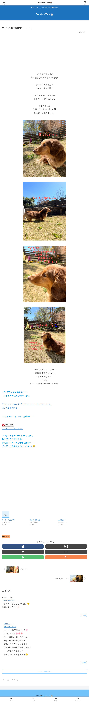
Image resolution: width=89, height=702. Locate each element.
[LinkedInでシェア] (44, 615)
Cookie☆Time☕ (44, 3)
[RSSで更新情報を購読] (66, 557)
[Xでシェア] (14, 603)
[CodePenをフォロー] (66, 552)
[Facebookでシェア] (14, 609)
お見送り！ (62, 520)
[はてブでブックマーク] (54, 609)
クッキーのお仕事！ (8, 520)
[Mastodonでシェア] (34, 603)
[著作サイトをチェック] (23, 546)
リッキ (7, 624)
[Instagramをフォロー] (66, 546)
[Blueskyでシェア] (54, 603)
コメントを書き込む (44, 671)
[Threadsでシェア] (34, 609)
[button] (82, 444)
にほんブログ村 (8, 408)
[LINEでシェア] (74, 609)
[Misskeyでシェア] (74, 603)
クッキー (6, 536)
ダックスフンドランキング (12, 429)
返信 (84, 663)
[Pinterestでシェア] (24, 615)
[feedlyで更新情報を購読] (23, 557)
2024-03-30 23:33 (10, 627)
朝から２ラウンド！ (37, 520)
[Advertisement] (44, 50)
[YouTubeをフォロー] (23, 552)
